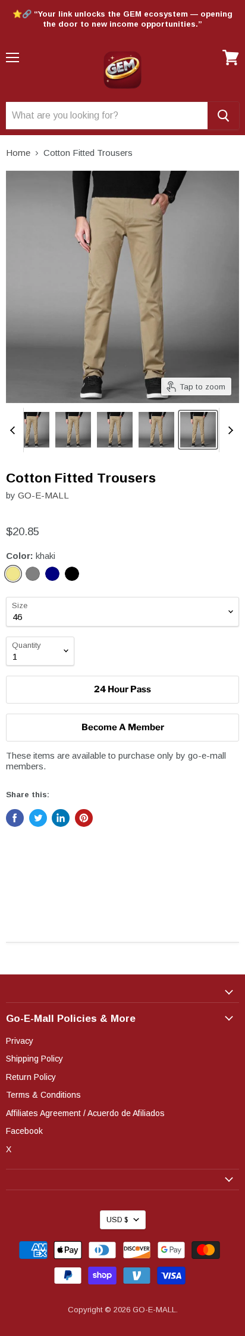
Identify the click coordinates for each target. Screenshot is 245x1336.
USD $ (117, 1220)
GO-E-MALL (43, 495)
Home (18, 153)
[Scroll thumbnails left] (14, 430)
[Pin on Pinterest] (84, 818)
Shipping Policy (34, 1058)
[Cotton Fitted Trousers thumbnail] (31, 430)
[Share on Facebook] (15, 818)
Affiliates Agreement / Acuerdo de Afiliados (85, 1113)
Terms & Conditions (43, 1095)
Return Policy (31, 1077)
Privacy (19, 1041)
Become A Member (122, 727)
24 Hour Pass (122, 689)
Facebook (24, 1131)
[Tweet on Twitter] (38, 818)
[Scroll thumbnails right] (228, 430)
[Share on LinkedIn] (61, 818)
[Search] (223, 115)
